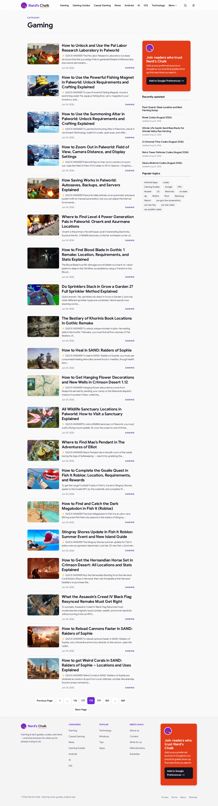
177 (83, 700)
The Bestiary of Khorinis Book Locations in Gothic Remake (97, 320)
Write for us (136, 742)
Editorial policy (137, 748)
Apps (102, 748)
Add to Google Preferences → (166, 80)
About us (134, 730)
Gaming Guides (81, 5)
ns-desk (183, 191)
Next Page (81, 709)
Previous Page (45, 700)
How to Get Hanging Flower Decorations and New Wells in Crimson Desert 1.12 (98, 380)
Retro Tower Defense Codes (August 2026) (165, 152)
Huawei (147, 191)
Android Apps (151, 182)
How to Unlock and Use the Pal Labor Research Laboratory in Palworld (94, 48)
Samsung (179, 196)
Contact (134, 736)
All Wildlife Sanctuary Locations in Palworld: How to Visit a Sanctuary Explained (92, 414)
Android (129, 5)
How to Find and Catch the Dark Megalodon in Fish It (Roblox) (90, 506)
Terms (174, 797)
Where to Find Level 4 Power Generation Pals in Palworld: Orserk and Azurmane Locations (98, 221)
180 (107, 700)
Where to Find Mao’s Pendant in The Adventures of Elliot (93, 444)
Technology (158, 5)
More (172, 5)
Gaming (64, 5)
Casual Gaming (102, 5)
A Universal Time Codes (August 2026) (163, 141)
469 (123, 700)
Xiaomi (147, 200)
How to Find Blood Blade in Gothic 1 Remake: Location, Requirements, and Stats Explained (95, 254)
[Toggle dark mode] (193, 5)
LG (158, 191)
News (118, 5)
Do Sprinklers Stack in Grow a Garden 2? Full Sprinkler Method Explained (97, 289)
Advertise (135, 754)
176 (75, 700)
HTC (180, 186)
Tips (101, 742)
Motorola (169, 191)
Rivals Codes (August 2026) (157, 117)
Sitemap (193, 797)
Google (168, 186)
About (183, 797)
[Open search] (185, 5)
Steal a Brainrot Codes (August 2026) (162, 163)
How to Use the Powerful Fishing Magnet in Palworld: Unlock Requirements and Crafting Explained (98, 82)
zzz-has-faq (150, 205)
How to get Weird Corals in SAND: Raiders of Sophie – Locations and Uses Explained (96, 665)
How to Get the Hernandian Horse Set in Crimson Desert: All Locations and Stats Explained (97, 565)
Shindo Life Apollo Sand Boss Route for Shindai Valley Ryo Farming (163, 130)
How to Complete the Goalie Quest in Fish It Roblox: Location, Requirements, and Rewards (96, 475)
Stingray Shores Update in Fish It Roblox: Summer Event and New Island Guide (97, 534)
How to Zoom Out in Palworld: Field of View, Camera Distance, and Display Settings (95, 152)
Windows (104, 736)
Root (167, 196)
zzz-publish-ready (153, 209)
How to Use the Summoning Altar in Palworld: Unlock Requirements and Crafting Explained (93, 119)
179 (99, 700)
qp (145, 196)
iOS (146, 5)
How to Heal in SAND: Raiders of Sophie (97, 350)
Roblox (155, 196)
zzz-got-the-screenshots (168, 200)
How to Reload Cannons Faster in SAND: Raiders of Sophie (97, 631)
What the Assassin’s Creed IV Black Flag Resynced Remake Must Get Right (97, 599)
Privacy (165, 797)
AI (139, 5)
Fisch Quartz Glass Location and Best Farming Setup (162, 109)
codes (166, 182)
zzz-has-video (168, 205)
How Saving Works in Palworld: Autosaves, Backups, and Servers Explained (91, 185)
